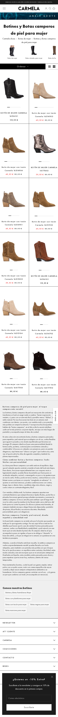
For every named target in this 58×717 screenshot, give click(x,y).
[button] (36, 107)
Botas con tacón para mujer (16, 604)
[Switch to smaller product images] (54, 66)
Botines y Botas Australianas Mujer (18, 592)
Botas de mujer (24, 38)
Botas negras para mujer (39, 604)
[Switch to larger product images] (49, 66)
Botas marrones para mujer (16, 610)
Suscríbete (29, 707)
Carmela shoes (8, 38)
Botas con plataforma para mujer (18, 598)
